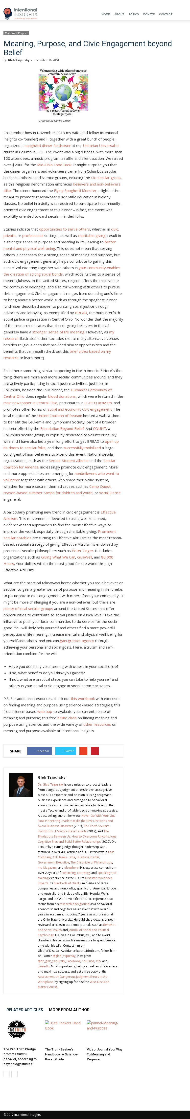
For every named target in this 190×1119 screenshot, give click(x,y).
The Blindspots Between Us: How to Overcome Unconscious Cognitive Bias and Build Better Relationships (77, 836)
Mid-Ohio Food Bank (54, 164)
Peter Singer (82, 550)
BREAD (81, 312)
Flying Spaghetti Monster (75, 190)
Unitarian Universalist (101, 145)
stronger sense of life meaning (58, 331)
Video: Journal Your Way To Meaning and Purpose (104, 1054)
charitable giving (91, 235)
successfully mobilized (82, 447)
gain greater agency (77, 640)
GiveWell (84, 557)
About (119, 14)
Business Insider (88, 857)
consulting (68, 873)
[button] (181, 14)
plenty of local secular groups (28, 608)
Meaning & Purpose (16, 33)
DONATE (149, 14)
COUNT (99, 428)
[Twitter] (174, 3)
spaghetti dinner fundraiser (47, 145)
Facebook (73, 961)
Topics (134, 14)
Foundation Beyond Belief (62, 428)
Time (71, 857)
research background (74, 904)
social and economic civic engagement (80, 409)
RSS (98, 961)
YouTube (88, 961)
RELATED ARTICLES (24, 1009)
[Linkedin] (142, 3)
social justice (110, 492)
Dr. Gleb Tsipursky (51, 784)
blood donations (62, 396)
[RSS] (158, 3)
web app (44, 711)
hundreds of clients (67, 883)
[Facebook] (125, 3)
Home (106, 14)
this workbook (83, 698)
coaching (83, 873)
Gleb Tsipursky (18, 60)
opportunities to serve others (64, 229)
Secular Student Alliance (69, 460)
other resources (97, 724)
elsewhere (71, 867)
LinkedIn (43, 966)
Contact (165, 14)
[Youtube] (183, 3)
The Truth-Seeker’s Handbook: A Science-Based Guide (61, 1054)
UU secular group (106, 177)
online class (67, 717)
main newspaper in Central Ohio (30, 402)
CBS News (60, 857)
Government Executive (53, 862)
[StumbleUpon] (166, 3)
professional (32, 235)
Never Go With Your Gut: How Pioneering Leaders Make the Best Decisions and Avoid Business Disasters (77, 821)
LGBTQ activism (98, 402)
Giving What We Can (58, 557)
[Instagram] (134, 3)
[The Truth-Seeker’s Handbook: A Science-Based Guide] (63, 1032)
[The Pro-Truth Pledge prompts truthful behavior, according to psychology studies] (21, 1032)
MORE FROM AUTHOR (69, 1009)
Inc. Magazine (47, 867)
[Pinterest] (150, 3)
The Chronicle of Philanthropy (91, 862)
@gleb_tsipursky (64, 956)
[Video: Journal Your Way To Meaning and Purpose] (105, 1032)
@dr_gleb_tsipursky (51, 961)
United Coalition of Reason (59, 415)
